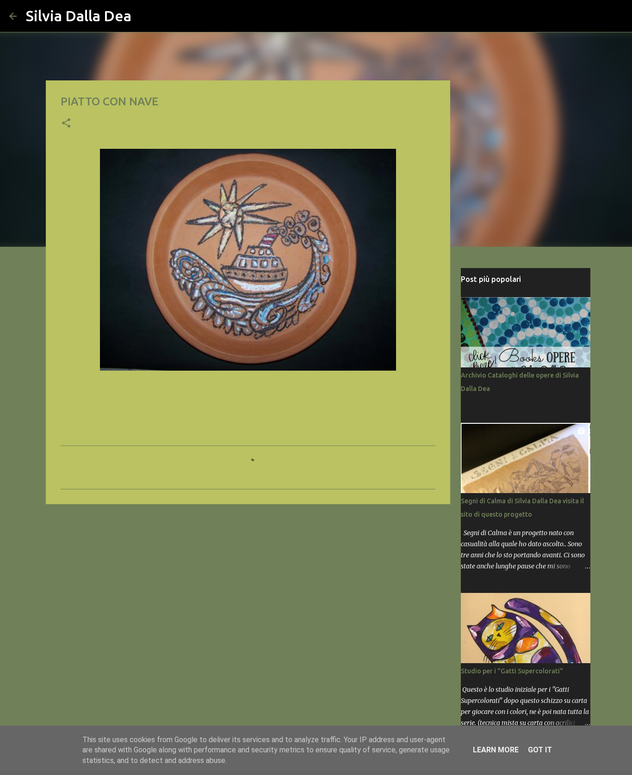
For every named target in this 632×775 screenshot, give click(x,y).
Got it (540, 749)
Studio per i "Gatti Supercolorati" (512, 671)
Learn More (496, 749)
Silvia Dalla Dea (78, 15)
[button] (66, 123)
